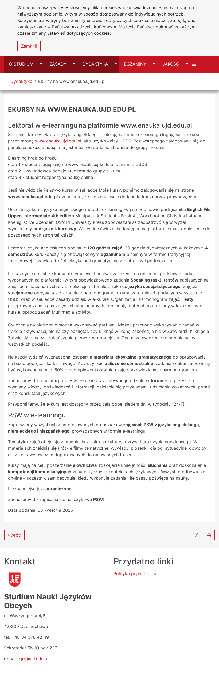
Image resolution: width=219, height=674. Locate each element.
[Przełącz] (195, 64)
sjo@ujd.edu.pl (33, 658)
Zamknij (29, 46)
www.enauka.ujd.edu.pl (58, 141)
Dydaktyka (21, 81)
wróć (15, 535)
